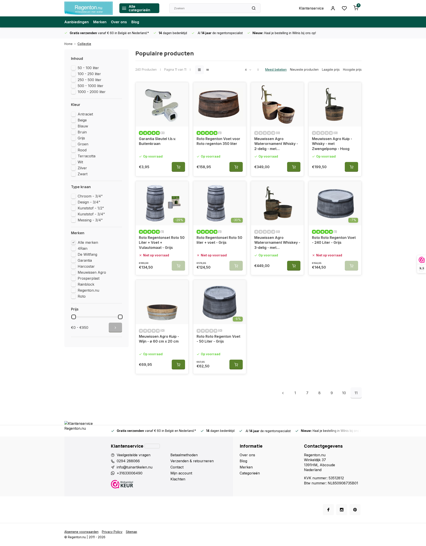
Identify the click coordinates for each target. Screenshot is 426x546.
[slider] (73, 317)
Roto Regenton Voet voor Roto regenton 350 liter (218, 141)
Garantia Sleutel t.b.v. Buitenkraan (157, 141)
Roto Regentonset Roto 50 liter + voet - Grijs (219, 240)
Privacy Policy (112, 532)
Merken (99, 22)
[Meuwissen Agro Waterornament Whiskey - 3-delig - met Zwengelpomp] (277, 203)
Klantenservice (311, 8)
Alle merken (88, 242)
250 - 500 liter (89, 80)
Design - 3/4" (89, 202)
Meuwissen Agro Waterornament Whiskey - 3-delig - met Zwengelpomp (277, 243)
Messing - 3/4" (90, 220)
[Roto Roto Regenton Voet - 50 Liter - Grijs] (219, 302)
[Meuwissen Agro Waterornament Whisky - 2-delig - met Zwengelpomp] (277, 104)
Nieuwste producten (304, 69)
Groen (83, 144)
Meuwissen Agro (92, 272)
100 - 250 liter (89, 74)
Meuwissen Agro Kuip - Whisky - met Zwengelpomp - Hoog (332, 143)
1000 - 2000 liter (92, 92)
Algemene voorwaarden (81, 532)
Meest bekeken (276, 69)
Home (68, 44)
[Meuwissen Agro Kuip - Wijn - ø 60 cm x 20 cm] (162, 302)
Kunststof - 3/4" (91, 214)
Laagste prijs (331, 69)
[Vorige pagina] (282, 392)
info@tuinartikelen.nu (134, 467)
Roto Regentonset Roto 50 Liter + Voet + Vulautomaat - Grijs (162, 242)
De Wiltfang (87, 254)
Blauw (83, 126)
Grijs (81, 138)
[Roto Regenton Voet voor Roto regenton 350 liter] (219, 104)
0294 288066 (128, 461)
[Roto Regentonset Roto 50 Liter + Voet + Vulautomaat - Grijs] (162, 203)
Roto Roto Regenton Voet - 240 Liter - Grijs (334, 240)
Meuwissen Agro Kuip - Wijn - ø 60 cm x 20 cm (159, 338)
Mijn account (181, 473)
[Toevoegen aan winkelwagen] (178, 167)
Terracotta (86, 156)
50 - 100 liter (88, 68)
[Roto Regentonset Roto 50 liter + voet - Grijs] (219, 203)
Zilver (82, 168)
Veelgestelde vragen (133, 455)
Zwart (82, 174)
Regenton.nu (88, 290)
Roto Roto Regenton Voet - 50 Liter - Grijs (218, 338)
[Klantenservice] (152, 446)
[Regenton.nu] (88, 8)
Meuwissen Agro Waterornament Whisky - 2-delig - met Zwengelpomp (276, 144)
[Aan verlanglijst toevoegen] (181, 88)
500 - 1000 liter (90, 86)
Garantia (85, 260)
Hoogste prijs (352, 69)
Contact (176, 467)
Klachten (177, 479)
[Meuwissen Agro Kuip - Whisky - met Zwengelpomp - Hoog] (335, 104)
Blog (135, 22)
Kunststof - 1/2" (91, 208)
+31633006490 (129, 473)
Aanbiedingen (76, 22)
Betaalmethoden (184, 455)
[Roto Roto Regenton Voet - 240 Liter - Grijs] (335, 203)
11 (356, 393)
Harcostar (86, 266)
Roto (82, 296)
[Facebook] (328, 509)
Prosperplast (88, 278)
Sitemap (131, 532)
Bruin (82, 132)
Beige (82, 120)
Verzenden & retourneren (192, 461)
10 (344, 393)
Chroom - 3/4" (90, 196)
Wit (80, 162)
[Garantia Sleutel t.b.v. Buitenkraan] (162, 104)
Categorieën (250, 473)
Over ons (119, 22)
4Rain (82, 248)
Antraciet (85, 114)
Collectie (84, 44)
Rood (82, 150)
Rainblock (86, 284)
